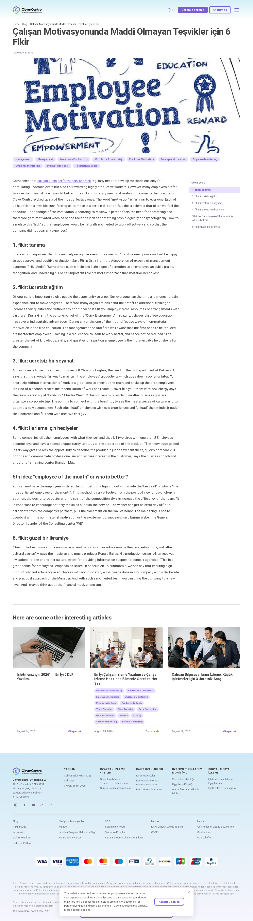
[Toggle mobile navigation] (236, 9)
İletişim (201, 821)
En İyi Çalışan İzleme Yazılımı (167, 826)
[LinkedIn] (42, 805)
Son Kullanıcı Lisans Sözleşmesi (215, 826)
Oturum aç (220, 9)
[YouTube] (33, 805)
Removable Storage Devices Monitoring (147, 782)
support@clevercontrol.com (27, 792)
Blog (24, 24)
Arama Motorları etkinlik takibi (185, 791)
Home (16, 24)
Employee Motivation (141, 159)
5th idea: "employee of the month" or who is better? (213, 218)
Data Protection (148, 709)
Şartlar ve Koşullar (115, 832)
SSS (107, 821)
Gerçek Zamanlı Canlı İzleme (116, 788)
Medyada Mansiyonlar (71, 821)
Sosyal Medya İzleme (219, 771)
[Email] (50, 805)
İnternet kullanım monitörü (187, 771)
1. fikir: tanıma (201, 189)
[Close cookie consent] (189, 892)
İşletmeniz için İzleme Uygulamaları (220, 781)
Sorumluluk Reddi (115, 826)
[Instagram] (16, 805)
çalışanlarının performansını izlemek (64, 181)
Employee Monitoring (205, 159)
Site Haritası (204, 832)
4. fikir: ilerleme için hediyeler (208, 209)
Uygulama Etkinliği (182, 784)
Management (23, 159)
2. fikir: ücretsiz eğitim (204, 196)
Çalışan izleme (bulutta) (77, 775)
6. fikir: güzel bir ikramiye (206, 226)
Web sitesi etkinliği (183, 779)
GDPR (154, 832)
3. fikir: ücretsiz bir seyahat (207, 203)
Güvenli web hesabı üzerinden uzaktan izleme (114, 781)
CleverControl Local (75, 785)
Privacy (123, 715)
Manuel (63, 826)
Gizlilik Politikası (22, 837)
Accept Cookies (169, 901)
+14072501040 (21, 796)
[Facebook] (24, 805)
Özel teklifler (204, 837)
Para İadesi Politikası (70, 837)
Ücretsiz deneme (193, 9)
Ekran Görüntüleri (146, 775)
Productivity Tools (58, 166)
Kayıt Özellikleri (149, 769)
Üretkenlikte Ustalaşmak (222, 788)
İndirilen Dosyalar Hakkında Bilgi (77, 832)
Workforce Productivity (74, 159)
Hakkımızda (19, 826)
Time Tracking (104, 709)
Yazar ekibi (19, 832)
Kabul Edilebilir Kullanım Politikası (124, 837)
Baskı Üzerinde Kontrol (149, 789)
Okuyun (72, 731)
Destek (155, 821)
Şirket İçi (69, 780)
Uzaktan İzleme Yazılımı (112, 771)
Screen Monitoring (106, 721)
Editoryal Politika (22, 843)
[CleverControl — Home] (27, 10)
